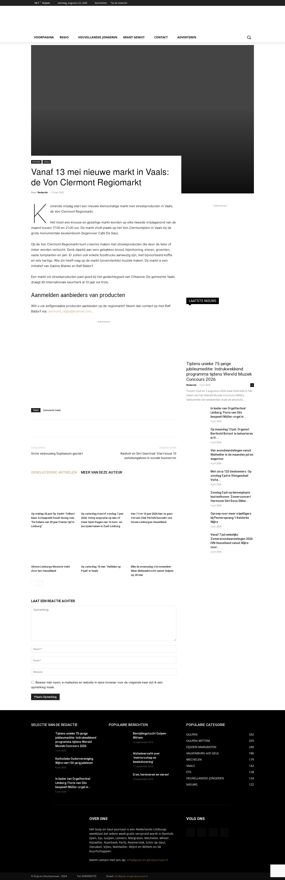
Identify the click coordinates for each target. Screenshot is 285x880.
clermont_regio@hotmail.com (69, 311)
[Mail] (213, 832)
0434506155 (89, 876)
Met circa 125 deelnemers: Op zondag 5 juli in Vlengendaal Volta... (231, 475)
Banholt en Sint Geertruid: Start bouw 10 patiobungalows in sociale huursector (148, 456)
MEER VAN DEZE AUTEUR (101, 472)
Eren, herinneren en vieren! (151, 774)
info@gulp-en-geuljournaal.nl (147, 860)
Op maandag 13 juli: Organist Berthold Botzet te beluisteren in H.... (232, 433)
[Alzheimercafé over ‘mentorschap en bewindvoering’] (119, 758)
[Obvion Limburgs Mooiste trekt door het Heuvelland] (54, 547)
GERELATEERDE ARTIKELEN (54, 472)
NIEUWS (36, 161)
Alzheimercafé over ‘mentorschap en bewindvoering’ (146, 757)
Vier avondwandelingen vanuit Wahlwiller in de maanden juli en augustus (232, 454)
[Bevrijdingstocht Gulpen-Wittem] (119, 738)
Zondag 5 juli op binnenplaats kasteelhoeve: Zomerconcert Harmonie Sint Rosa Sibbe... (231, 497)
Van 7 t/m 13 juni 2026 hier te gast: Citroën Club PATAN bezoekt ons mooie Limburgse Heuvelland (152, 518)
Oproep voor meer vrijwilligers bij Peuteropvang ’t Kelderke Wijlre (231, 518)
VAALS (47, 161)
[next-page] (40, 583)
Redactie (43, 192)
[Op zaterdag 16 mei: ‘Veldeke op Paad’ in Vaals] (103, 547)
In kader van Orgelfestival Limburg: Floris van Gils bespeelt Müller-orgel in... (228, 412)
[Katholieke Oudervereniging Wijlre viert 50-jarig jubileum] (41, 764)
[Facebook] (240, 3)
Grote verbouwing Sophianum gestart (57, 453)
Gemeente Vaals (52, 410)
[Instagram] (245, 3)
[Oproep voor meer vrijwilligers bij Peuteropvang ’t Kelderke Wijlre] (196, 518)
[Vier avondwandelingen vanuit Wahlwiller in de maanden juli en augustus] (196, 455)
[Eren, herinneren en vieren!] (119, 779)
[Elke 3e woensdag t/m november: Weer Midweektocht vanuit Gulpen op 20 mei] (153, 547)
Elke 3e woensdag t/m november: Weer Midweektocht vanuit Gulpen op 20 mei (152, 571)
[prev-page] (33, 583)
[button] (249, 37)
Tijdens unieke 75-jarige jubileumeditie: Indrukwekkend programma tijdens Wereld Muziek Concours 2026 (219, 371)
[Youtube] (251, 3)
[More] (159, 428)
